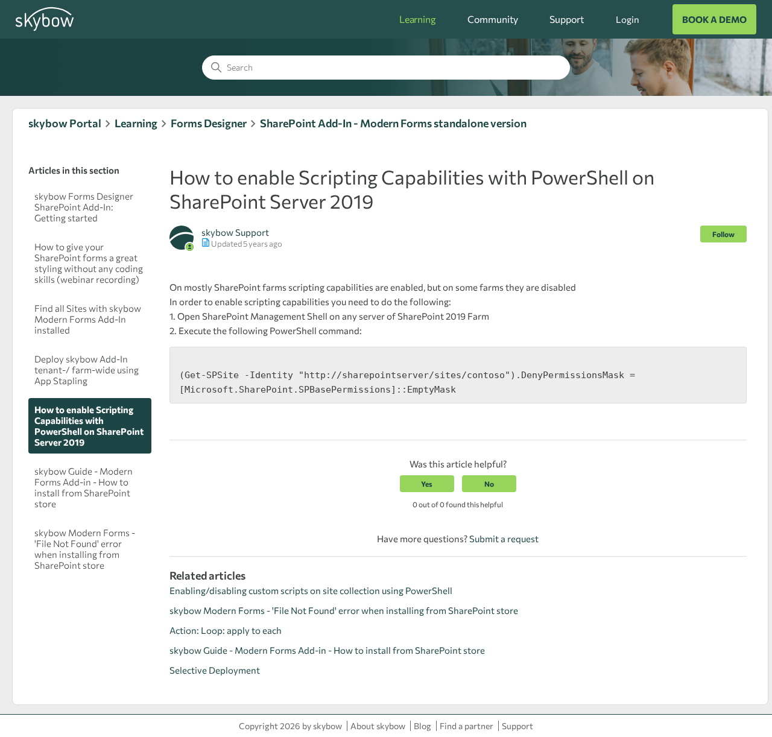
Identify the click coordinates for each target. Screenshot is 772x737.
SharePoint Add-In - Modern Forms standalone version (393, 123)
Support (566, 19)
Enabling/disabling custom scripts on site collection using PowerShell (310, 590)
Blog (422, 726)
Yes (426, 483)
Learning (417, 19)
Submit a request (504, 538)
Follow (723, 234)
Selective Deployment (214, 670)
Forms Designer (209, 123)
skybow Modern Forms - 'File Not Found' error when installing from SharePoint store (84, 549)
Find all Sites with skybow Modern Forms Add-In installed (87, 319)
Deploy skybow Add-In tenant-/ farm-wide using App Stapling (86, 369)
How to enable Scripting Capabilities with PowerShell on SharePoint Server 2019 (89, 426)
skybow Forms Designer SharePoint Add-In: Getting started (83, 207)
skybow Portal (64, 123)
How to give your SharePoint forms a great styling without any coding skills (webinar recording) (88, 263)
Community (493, 19)
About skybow (377, 726)
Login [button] (627, 19)
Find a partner (466, 726)
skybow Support (235, 232)
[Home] (45, 29)
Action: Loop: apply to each (225, 630)
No (489, 483)
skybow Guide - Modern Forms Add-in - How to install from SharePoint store (83, 487)
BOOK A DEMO (714, 19)
